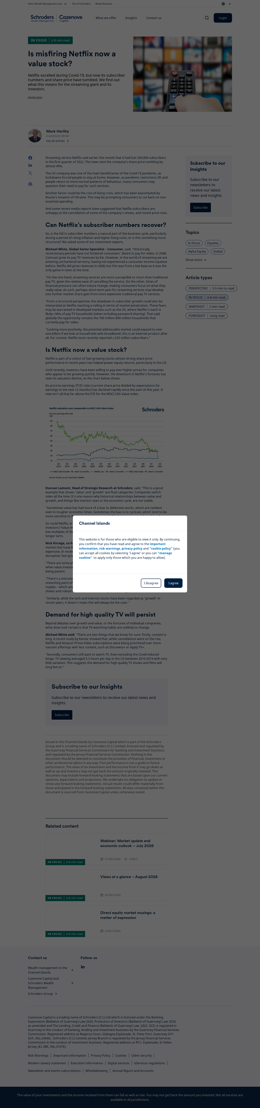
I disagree (151, 583)
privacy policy (132, 548)
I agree (173, 583)
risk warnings (109, 548)
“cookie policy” (160, 548)
